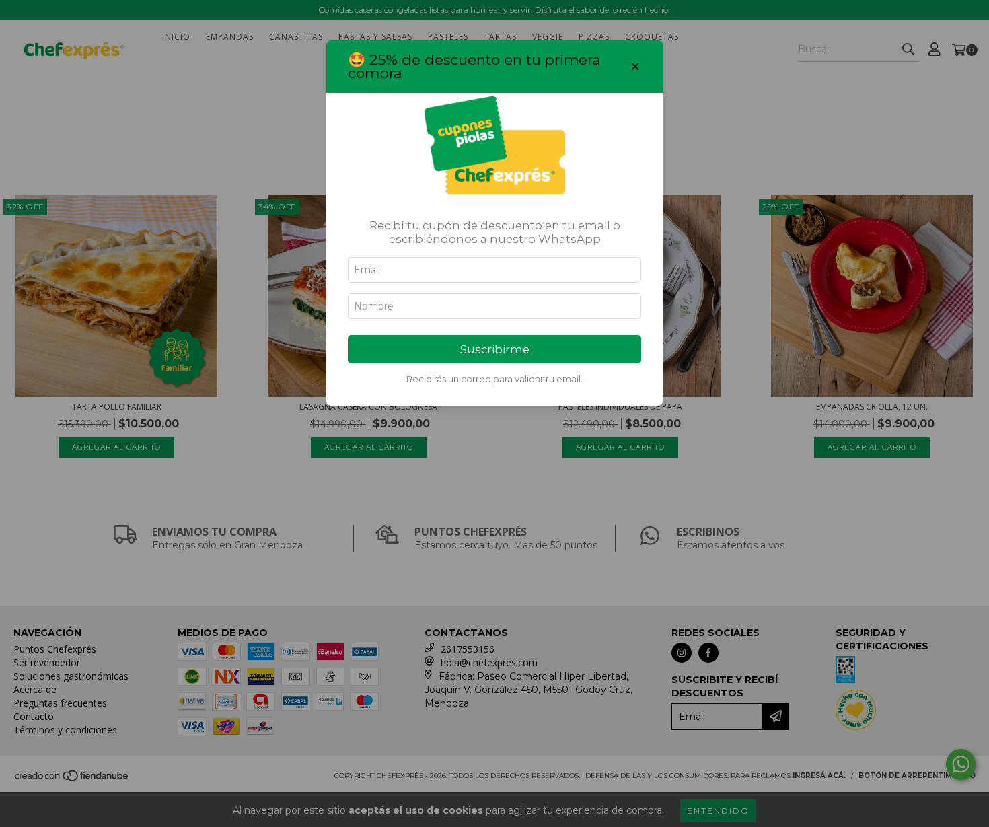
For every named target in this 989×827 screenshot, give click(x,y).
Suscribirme (494, 349)
